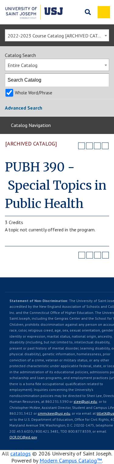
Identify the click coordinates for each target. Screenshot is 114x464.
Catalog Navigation (31, 125)
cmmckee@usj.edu (54, 413)
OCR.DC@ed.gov (23, 437)
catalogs (20, 453)
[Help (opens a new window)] (105, 145)
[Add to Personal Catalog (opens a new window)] (81, 145)
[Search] (102, 80)
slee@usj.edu (85, 401)
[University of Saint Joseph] (34, 12)
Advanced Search (23, 108)
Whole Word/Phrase (33, 93)
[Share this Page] (89, 145)
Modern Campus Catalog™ (71, 460)
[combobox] (57, 35)
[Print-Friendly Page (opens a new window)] (97, 145)
